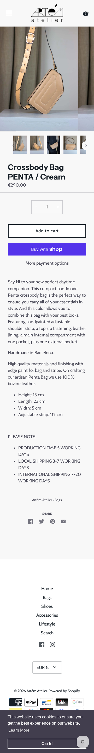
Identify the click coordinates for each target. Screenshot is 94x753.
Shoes (47, 606)
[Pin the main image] (52, 521)
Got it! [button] (47, 744)
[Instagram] (52, 644)
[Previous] (13, 145)
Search (47, 632)
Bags (58, 500)
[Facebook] (41, 644)
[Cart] (86, 13)
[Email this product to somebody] (63, 521)
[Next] (86, 145)
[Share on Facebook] (30, 521)
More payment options (47, 263)
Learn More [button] (19, 730)
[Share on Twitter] (41, 521)
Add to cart (47, 230)
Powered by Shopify (64, 690)
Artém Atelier (42, 500)
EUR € (43, 667)
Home (47, 588)
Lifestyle (47, 624)
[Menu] (9, 14)
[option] (20, 145)
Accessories (47, 615)
